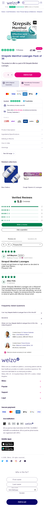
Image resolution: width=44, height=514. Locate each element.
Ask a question (22, 230)
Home (3, 12)
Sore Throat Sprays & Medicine (26, 12)
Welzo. (9, 457)
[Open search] (4, 245)
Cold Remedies (11, 12)
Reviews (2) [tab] (12, 239)
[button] (3, 2)
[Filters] (9, 245)
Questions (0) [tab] (32, 239)
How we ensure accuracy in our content (19, 352)
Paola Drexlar (25, 343)
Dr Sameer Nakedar (27, 332)
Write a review (22, 225)
